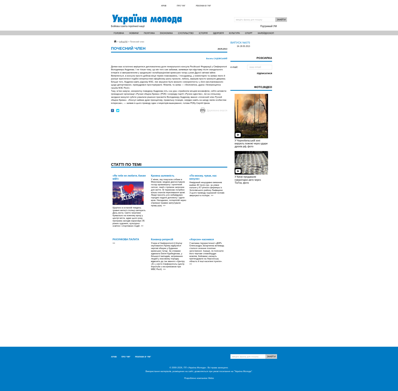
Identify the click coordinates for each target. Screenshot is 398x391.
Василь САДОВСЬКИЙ (216, 59)
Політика (149, 33)
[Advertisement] (169, 138)
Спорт (248, 33)
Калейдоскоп (266, 33)
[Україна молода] (147, 19)
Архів (163, 6)
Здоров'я (218, 33)
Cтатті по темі (126, 164)
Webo (211, 378)
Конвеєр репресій (162, 239)
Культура (234, 33)
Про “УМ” (181, 6)
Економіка (166, 33)
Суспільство (186, 33)
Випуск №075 (240, 42)
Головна (119, 33)
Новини (134, 33)
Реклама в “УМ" (203, 6)
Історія (203, 33)
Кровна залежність (162, 175)
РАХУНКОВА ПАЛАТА (126, 239)
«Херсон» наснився (201, 239)
